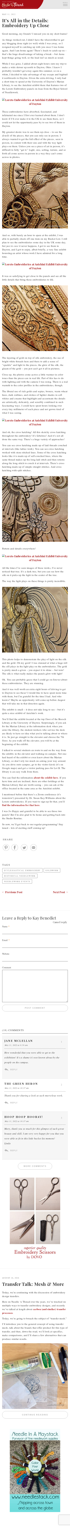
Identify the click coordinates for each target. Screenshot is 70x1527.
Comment (6, 967)
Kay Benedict (44, 917)
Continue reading (45, 1415)
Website (5, 953)
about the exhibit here (46, 777)
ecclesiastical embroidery (22, 870)
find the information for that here (21, 805)
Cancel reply (60, 922)
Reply (14, 1069)
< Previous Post (12, 892)
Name (4, 926)
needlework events (17, 881)
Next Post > (60, 892)
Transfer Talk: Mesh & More (33, 1284)
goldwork (51, 870)
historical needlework (20, 876)
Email (5, 940)
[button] (65, 3)
